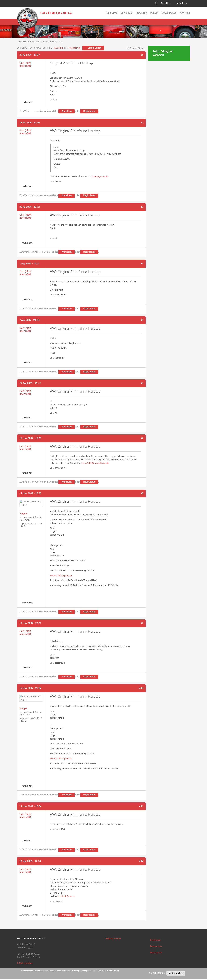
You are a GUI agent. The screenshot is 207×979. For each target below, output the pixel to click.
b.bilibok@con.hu (66, 896)
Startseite (23, 42)
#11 (141, 806)
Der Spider (126, 13)
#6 (142, 383)
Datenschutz (156, 946)
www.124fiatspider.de (61, 575)
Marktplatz (40, 42)
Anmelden (165, 3)
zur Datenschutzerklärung (106, 971)
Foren (31, 42)
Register (141, 13)
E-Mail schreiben (25, 963)
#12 (141, 861)
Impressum (155, 940)
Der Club (111, 13)
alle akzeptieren (157, 973)
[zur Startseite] (27, 18)
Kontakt (185, 13)
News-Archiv (156, 953)
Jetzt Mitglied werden (162, 53)
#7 (142, 438)
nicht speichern (176, 973)
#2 (142, 123)
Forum (154, 13)
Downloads (169, 13)
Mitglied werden (113, 939)
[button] (19, 4)
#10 (141, 688)
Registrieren (181, 3)
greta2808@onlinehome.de (95, 463)
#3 (142, 207)
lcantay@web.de (100, 177)
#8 (142, 493)
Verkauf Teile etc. (54, 42)
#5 (142, 320)
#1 (142, 55)
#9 (142, 623)
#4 (142, 263)
